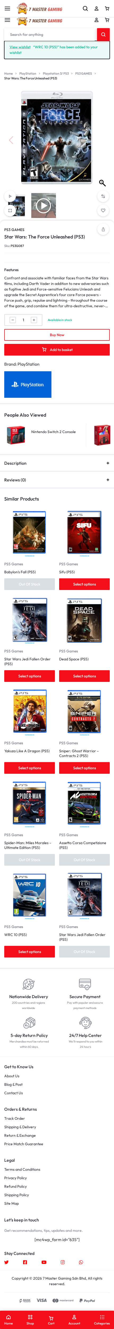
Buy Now (57, 334)
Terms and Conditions (22, 1169)
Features (11, 269)
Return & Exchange (20, 1135)
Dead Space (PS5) (74, 659)
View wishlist (20, 47)
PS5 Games (13, 564)
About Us (11, 1076)
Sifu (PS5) (67, 572)
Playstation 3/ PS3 (56, 73)
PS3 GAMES (83, 73)
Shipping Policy (16, 1195)
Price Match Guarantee (23, 1144)
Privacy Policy (15, 1178)
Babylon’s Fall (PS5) (20, 572)
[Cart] (107, 20)
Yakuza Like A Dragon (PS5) (27, 751)
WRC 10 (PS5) (15, 934)
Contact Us (13, 1093)
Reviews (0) (15, 479)
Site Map (11, 1203)
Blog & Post (13, 1084)
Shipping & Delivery (20, 1127)
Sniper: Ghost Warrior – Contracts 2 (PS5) (79, 753)
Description (15, 463)
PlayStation (27, 73)
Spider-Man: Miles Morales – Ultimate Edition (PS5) (27, 845)
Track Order (14, 1118)
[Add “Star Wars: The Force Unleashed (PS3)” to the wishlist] (103, 210)
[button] (103, 140)
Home (8, 73)
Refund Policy (15, 1186)
